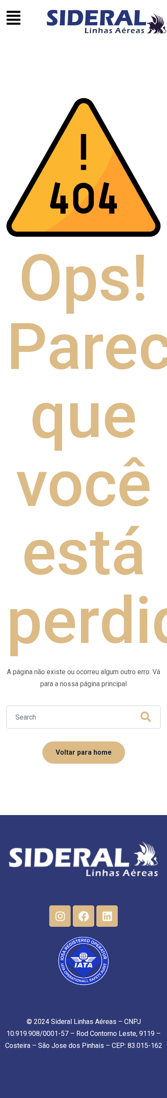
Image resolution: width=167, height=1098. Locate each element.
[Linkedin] (107, 916)
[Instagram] (60, 916)
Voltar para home (84, 752)
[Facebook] (83, 916)
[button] (13, 19)
